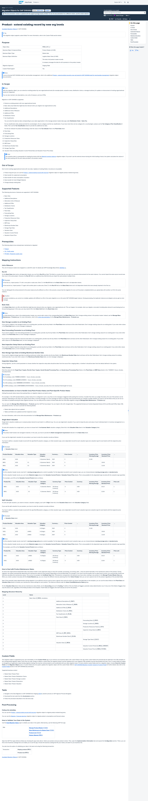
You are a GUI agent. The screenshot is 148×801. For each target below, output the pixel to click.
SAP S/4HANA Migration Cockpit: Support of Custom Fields (90, 664)
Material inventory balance (49, 156)
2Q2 (40, 693)
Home (3, 7)
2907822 (62, 267)
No (136, 50)
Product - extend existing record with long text (35, 172)
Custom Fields (6, 666)
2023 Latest (38, 10)
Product (6, 249)
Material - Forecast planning (18, 716)
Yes (132, 50)
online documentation (44, 317)
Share (125, 19)
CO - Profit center (9, 251)
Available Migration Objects (9, 29)
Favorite (118, 19)
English (47, 10)
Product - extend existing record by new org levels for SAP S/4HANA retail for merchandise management (81, 75)
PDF (111, 19)
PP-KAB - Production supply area (13, 253)
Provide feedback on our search (111, 10)
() (38, 727)
